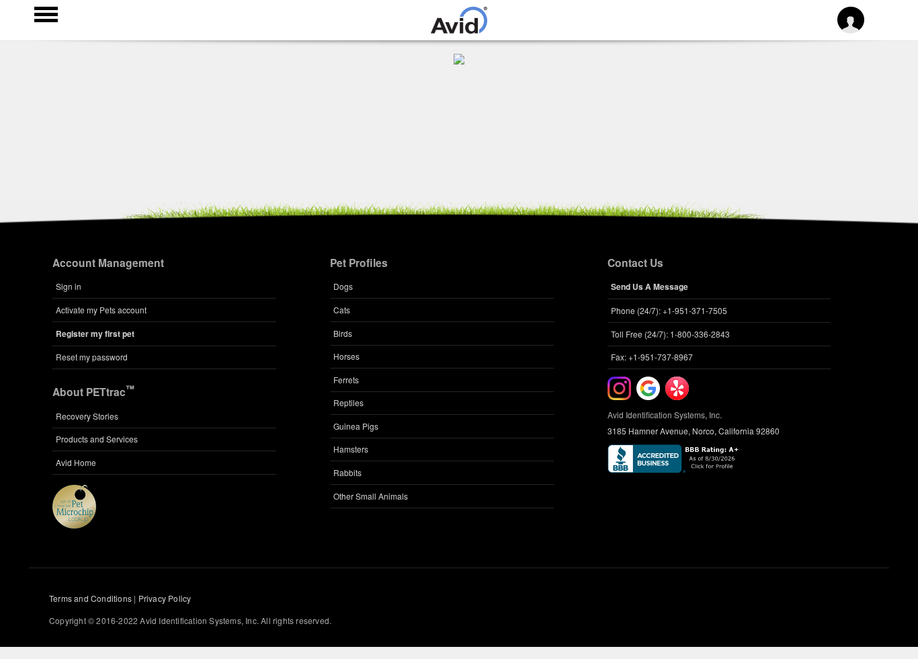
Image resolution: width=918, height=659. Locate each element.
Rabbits (347, 472)
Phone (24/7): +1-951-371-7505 (669, 310)
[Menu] (46, 16)
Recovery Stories (87, 416)
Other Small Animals (370, 496)
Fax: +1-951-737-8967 (652, 356)
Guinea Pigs (355, 426)
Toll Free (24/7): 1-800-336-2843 (670, 334)
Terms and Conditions (90, 598)
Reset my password (92, 356)
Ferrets (346, 379)
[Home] (459, 29)
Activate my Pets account (101, 309)
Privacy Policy (165, 598)
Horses (346, 356)
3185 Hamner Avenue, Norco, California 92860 (694, 430)
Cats (341, 309)
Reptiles (348, 402)
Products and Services (97, 438)
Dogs (343, 286)
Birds (342, 333)
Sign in (68, 286)
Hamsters (350, 449)
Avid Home (76, 462)
